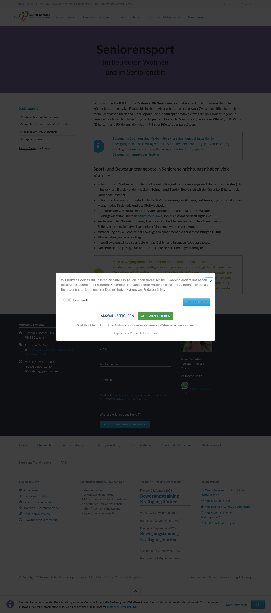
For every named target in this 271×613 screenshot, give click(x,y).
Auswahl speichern (117, 315)
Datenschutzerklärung (143, 333)
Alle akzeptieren (155, 315)
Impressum (120, 333)
